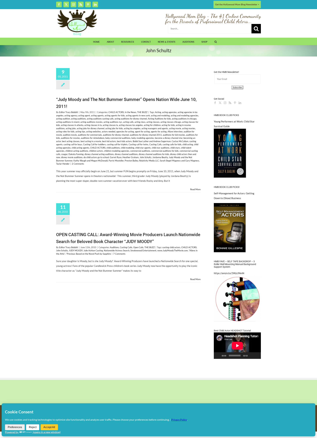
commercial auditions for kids (165, 151)
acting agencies (169, 112)
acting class (140, 122)
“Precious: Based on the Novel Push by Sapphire (88, 253)
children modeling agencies (116, 151)
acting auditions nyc (113, 122)
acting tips (80, 131)
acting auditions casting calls (100, 118)
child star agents (143, 147)
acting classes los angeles (131, 125)
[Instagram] (225, 102)
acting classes (152, 122)
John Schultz (145, 157)
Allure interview (175, 131)
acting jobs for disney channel (90, 128)
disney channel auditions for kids (154, 154)
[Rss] (230, 102)
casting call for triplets (117, 144)
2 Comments (78, 163)
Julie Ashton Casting (93, 250)
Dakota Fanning (76, 154)
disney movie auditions (72, 157)
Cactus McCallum (180, 141)
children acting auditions (76, 151)
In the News (130, 112)
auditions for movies (70, 138)
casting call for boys (73, 144)
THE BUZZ (142, 112)
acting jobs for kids (114, 128)
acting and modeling (160, 115)
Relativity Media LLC (149, 160)
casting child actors (171, 247)
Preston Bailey (131, 160)
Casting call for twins (138, 144)
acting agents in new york (138, 115)
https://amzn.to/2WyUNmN (229, 273)
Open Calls (138, 247)
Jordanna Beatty (160, 157)
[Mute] (251, 355)
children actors (96, 151)
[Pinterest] (235, 102)
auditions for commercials (90, 134)
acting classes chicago (170, 122)
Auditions (114, 247)
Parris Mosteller (116, 160)
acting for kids (168, 125)
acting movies (188, 128)
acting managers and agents (154, 128)
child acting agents (80, 147)
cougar (64, 154)
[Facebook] (215, 102)
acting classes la (110, 125)
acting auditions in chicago (184, 118)
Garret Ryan (116, 157)
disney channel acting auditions (99, 154)
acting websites (93, 131)
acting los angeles (132, 128)
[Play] (218, 355)
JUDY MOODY (76, 250)
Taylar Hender (63, 163)
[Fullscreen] (256, 355)
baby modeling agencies (142, 138)
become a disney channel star (168, 138)
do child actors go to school (96, 157)
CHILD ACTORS (116, 112)
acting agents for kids (115, 115)
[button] (215, 41)
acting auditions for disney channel (131, 118)
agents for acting (159, 131)
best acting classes (71, 141)
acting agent (84, 115)
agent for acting (142, 131)
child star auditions (160, 147)
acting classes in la (93, 125)
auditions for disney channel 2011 (146, 134)
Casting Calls (155, 144)
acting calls (128, 122)
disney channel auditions (126, 154)
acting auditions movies (91, 122)
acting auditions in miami (67, 122)
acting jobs (71, 128)
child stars (175, 147)
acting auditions (78, 118)
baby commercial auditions (117, 138)
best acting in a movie (91, 141)
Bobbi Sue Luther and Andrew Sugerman (152, 141)
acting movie (175, 128)
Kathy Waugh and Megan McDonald (90, 160)
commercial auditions (140, 151)
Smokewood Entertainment (143, 250)
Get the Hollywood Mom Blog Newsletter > (237, 4)
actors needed (108, 131)
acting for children (152, 125)
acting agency (70, 115)
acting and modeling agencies (184, 115)
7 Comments (119, 253)
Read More (195, 189)
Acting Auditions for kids (159, 118)
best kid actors (109, 141)
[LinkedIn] (240, 102)
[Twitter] (220, 102)
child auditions (113, 147)
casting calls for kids (172, 144)
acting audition (63, 118)
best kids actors (124, 141)
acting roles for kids (65, 131)
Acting (158, 112)
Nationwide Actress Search (116, 250)
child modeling (127, 147)
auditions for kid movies (174, 134)
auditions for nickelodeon (92, 138)
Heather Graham (131, 157)
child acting (187, 144)
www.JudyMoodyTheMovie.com (172, 250)
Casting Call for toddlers (94, 144)
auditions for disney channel (116, 134)
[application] (237, 345)
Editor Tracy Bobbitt (68, 112)
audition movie (70, 134)
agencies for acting (125, 131)
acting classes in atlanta (72, 125)
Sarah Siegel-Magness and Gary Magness (179, 160)
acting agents (97, 115)
